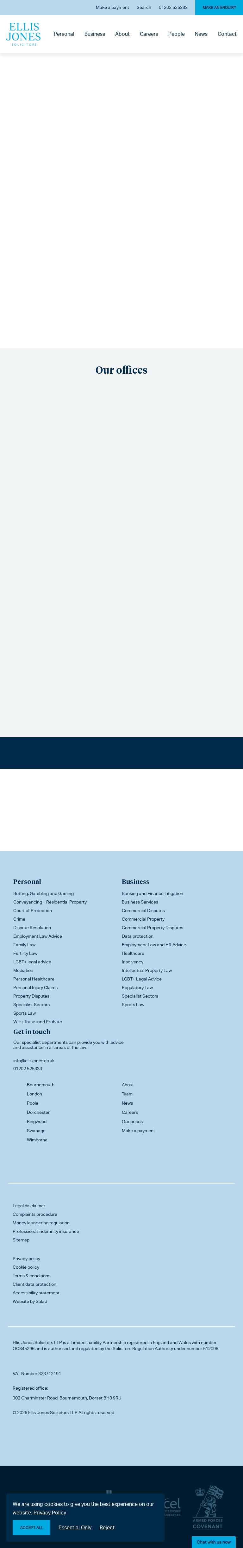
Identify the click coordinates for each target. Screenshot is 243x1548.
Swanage (36, 1130)
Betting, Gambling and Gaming (43, 893)
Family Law (24, 944)
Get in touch (31, 1031)
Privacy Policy (50, 1513)
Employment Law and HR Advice (154, 944)
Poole (32, 1103)
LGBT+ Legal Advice (142, 978)
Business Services (140, 901)
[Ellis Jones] (23, 34)
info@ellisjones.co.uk (33, 1060)
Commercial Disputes (143, 910)
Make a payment (112, 7)
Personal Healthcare (33, 978)
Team (127, 1093)
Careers (149, 34)
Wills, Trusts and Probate (37, 1021)
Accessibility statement (36, 1292)
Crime (19, 919)
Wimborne (37, 1139)
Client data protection (34, 1284)
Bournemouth (40, 1084)
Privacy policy (26, 1258)
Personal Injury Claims (35, 987)
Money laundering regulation (41, 1222)
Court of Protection (32, 910)
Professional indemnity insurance (46, 1231)
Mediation (23, 970)
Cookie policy (26, 1267)
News (201, 34)
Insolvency (132, 961)
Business (94, 34)
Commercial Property (143, 919)
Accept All (31, 1528)
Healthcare (133, 953)
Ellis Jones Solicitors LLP (37, 1342)
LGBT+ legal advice (32, 961)
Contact (227, 34)
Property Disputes (31, 996)
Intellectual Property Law (147, 970)
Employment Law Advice (37, 936)
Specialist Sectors (31, 1004)
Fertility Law (25, 953)
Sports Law (24, 1013)
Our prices (132, 1121)
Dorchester (38, 1112)
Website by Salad (30, 1301)
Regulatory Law (137, 987)
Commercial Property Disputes (152, 927)
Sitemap (21, 1239)
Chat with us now (214, 1542)
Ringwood (37, 1121)
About (122, 34)
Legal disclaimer (29, 1205)
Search (144, 7)
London (34, 1093)
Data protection (137, 936)
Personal (64, 34)
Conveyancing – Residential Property (50, 901)
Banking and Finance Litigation (152, 893)
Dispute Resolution (32, 927)
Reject (107, 1528)
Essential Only (75, 1528)
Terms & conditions (31, 1275)
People (176, 34)
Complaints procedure (35, 1214)
